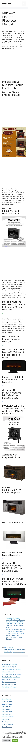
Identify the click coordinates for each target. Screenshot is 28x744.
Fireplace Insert (6, 709)
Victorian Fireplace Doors (9, 684)
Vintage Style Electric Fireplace (15, 620)
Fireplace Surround (8, 717)
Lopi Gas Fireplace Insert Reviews (14, 652)
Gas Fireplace (6, 722)
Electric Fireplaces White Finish (15, 629)
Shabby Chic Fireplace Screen (11, 677)
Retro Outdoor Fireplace (9, 666)
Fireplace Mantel (7, 711)
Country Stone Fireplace (9, 664)
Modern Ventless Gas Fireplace (11, 669)
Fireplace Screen (7, 714)
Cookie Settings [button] (6, 740)
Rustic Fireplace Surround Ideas (11, 674)
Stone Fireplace (7, 727)
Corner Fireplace (7, 701)
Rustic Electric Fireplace (13, 618)
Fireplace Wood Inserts (9, 682)
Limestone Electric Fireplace (14, 631)
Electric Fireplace (9, 647)
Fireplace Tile (6, 719)
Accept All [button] (15, 740)
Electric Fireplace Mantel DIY (14, 622)
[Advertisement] (14, 66)
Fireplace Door (6, 706)
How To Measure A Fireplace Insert (14, 649)
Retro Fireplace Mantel (9, 679)
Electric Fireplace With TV (13, 635)
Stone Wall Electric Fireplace (14, 623)
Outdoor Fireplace (7, 724)
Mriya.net (6, 4)
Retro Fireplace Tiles (8, 672)
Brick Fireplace (6, 699)
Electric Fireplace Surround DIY (15, 633)
